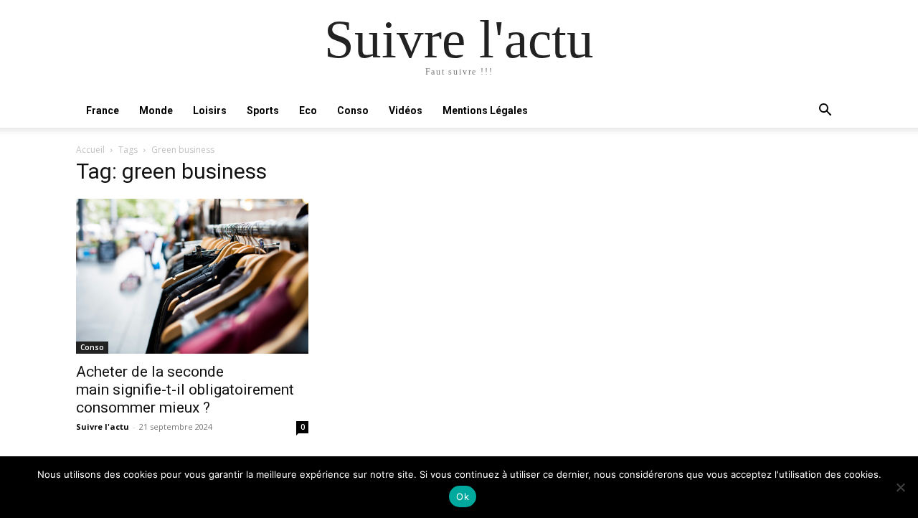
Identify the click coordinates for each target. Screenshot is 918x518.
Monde (156, 110)
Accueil (90, 149)
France (102, 110)
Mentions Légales (485, 110)
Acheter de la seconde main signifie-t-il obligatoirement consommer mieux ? (185, 389)
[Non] (900, 487)
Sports (263, 110)
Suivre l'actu (102, 426)
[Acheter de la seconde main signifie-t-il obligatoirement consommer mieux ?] (192, 276)
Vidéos (405, 110)
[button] (825, 111)
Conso (353, 110)
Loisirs (210, 110)
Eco (308, 110)
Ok (462, 496)
